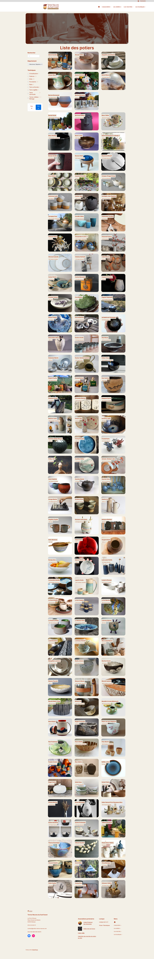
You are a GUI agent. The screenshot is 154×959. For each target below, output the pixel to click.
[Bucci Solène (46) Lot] (60, 190)
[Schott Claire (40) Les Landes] (113, 796)
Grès (30, 79)
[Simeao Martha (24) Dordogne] (60, 817)
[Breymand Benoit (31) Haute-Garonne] (113, 170)
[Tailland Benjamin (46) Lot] (113, 837)
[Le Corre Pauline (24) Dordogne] (60, 615)
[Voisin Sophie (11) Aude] (60, 897)
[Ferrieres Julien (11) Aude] (113, 433)
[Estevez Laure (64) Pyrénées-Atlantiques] (60, 433)
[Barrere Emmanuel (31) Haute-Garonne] (60, 109)
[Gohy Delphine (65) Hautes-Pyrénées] (60, 493)
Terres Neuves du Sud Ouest (37, 915)
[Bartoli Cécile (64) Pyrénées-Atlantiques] (60, 130)
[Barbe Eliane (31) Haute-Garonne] (113, 89)
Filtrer (38, 107)
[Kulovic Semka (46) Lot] (87, 574)
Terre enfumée (34, 87)
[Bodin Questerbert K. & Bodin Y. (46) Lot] (113, 150)
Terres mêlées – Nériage (34, 98)
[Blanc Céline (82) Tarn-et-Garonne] (113, 130)
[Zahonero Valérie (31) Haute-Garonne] (113, 897)
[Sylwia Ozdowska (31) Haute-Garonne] (87, 837)
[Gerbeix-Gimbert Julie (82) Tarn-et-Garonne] (113, 473)
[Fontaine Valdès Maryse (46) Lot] (60, 453)
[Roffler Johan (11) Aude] (113, 776)
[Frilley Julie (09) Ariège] (60, 473)
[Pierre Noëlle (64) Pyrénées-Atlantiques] (87, 756)
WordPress (35, 949)
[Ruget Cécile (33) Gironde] (60, 796)
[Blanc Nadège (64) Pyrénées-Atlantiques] (60, 150)
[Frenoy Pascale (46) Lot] (87, 453)
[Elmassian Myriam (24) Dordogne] (87, 413)
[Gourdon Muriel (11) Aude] (87, 493)
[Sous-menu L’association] (110, 6)
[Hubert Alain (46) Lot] (87, 554)
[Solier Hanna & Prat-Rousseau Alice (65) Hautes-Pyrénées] (113, 817)
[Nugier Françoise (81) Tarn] (87, 736)
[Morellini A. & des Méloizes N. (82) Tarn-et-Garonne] (113, 716)
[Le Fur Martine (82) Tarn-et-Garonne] (113, 615)
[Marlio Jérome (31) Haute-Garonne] (87, 675)
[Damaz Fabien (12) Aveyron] (60, 332)
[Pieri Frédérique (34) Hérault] (60, 756)
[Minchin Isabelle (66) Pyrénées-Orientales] (113, 695)
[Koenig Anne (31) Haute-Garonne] (60, 574)
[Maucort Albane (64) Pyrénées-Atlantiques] (87, 695)
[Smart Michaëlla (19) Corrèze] (87, 817)
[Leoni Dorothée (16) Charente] (60, 655)
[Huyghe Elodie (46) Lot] (113, 554)
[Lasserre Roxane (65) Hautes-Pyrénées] (113, 594)
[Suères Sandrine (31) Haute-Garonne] (60, 837)
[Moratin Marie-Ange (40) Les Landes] (60, 716)
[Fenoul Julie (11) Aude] (87, 433)
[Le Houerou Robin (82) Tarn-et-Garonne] (60, 635)
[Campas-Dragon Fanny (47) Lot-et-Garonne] (113, 190)
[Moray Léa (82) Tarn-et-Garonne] (87, 716)
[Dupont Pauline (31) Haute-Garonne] (60, 392)
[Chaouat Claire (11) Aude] (60, 251)
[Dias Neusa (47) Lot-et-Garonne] (113, 352)
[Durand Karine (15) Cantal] (87, 392)
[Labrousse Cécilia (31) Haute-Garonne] (113, 574)
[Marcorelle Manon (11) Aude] (113, 655)
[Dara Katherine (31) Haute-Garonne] (87, 332)
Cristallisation (33, 73)
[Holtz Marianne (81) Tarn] (60, 554)
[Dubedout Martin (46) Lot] (60, 372)
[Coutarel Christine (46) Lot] (113, 291)
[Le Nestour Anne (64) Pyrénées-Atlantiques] (87, 635)
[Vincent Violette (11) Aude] (60, 877)
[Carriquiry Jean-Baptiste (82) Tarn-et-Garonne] (113, 210)
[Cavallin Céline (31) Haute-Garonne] (87, 231)
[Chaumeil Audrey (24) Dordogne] (113, 251)
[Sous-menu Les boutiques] (145, 6)
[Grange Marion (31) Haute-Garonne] (60, 514)
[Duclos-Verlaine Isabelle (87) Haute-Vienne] (87, 372)
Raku (30, 84)
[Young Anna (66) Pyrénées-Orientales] (87, 897)
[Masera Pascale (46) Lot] (60, 695)
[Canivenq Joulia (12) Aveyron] (60, 210)
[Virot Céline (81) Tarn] (87, 877)
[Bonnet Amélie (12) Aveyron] (60, 170)
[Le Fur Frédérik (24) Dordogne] (87, 615)
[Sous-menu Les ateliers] (121, 6)
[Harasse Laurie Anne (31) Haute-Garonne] (87, 534)
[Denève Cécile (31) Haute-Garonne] (87, 352)
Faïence (31, 76)
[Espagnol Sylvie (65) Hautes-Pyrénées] (113, 413)
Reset (31, 107)
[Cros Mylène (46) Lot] (87, 311)
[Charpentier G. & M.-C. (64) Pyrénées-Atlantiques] (87, 251)
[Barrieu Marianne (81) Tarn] (87, 109)
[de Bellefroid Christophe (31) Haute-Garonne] (113, 332)
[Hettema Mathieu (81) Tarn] (113, 534)
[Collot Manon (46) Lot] (113, 271)
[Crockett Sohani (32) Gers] (60, 311)
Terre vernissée (32, 93)
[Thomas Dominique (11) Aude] (60, 857)
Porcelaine (32, 82)
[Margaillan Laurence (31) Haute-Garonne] (60, 675)
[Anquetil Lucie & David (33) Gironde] (113, 69)
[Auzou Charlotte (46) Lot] (87, 89)
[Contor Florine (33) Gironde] (60, 291)
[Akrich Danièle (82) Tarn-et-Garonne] (60, 69)
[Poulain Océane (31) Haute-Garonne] (60, 776)
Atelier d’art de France (89, 928)
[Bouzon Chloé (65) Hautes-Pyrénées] (87, 170)
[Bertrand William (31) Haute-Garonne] (87, 130)
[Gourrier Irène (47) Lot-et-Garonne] (113, 493)
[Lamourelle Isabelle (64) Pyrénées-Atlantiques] (60, 594)
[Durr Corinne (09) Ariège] (113, 392)
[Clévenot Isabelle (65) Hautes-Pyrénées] (60, 271)
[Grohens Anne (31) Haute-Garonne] (87, 514)
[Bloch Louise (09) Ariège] (87, 150)
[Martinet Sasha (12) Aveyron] (113, 675)
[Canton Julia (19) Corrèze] (87, 210)
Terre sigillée (33, 90)
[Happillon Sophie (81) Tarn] (60, 534)
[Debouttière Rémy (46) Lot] (60, 352)
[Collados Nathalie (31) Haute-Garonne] (87, 271)
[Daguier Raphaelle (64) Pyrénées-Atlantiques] (113, 311)
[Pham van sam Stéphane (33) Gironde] (113, 736)
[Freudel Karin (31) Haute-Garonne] (113, 453)
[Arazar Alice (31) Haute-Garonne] (60, 89)
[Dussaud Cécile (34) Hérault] (60, 413)
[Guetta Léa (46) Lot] (113, 514)
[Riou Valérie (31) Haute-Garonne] (87, 776)
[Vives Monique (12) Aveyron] (113, 877)
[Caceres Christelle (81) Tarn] (87, 190)
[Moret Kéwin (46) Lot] (60, 736)
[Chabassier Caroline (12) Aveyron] (113, 231)
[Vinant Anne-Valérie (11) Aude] (113, 857)
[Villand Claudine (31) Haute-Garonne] (87, 857)
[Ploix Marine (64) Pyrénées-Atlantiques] (113, 756)
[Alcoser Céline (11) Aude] (87, 69)
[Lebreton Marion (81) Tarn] (113, 635)
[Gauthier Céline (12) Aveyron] (87, 473)
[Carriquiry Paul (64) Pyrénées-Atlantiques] (60, 231)
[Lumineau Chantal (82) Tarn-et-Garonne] (87, 655)
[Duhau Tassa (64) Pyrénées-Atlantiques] (113, 372)
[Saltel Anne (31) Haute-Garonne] (87, 796)
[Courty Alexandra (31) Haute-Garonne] (87, 291)
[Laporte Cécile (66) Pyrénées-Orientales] (87, 594)
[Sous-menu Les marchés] (121, 931)
